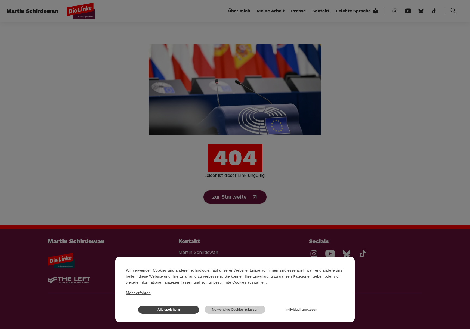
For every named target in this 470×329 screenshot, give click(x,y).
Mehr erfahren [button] (138, 293)
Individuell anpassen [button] (301, 310)
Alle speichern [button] (168, 310)
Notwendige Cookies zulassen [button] (235, 310)
